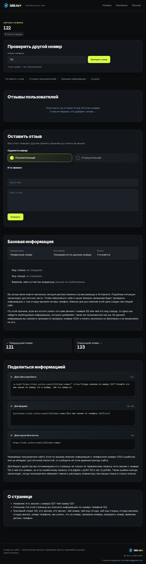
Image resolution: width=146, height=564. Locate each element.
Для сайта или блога (25, 377)
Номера (106, 5)
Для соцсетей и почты (26, 435)
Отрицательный (91, 157)
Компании (121, 5)
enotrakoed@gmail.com (132, 560)
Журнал (136, 5)
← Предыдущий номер (19, 346)
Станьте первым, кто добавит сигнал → (73, 111)
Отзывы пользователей (42, 78)
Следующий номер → (89, 346)
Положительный (25, 157)
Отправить (15, 217)
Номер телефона (16, 53)
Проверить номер (99, 59)
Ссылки (95, 78)
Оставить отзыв (14, 78)
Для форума (20, 406)
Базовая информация (73, 78)
